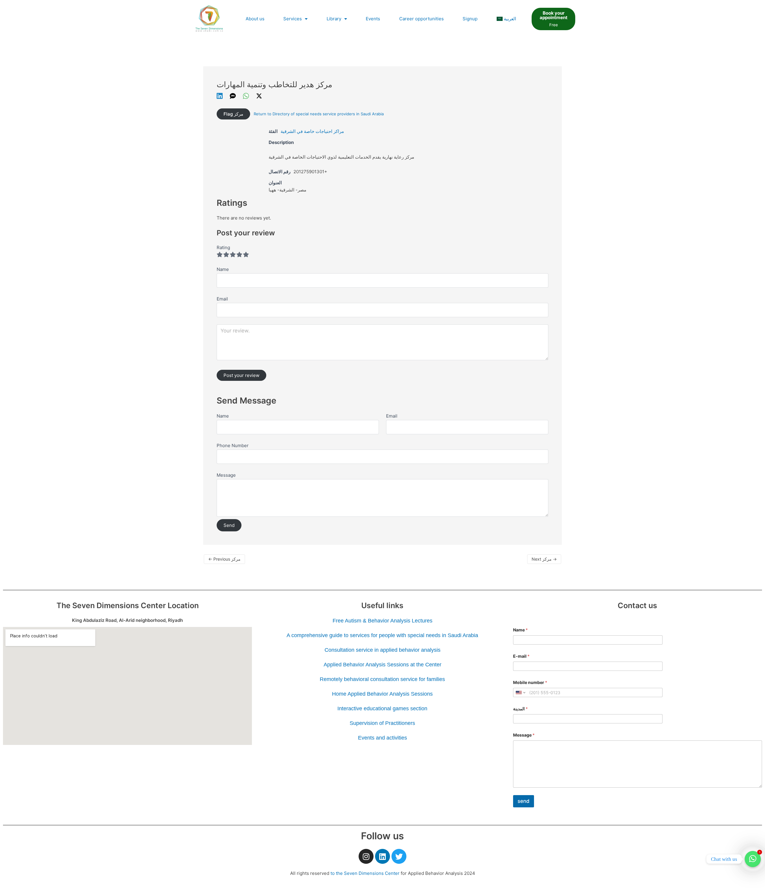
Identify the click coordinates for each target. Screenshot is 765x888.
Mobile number (530, 682)
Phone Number (233, 445)
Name (223, 416)
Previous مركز (224, 559)
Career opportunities (421, 19)
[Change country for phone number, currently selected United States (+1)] (520, 692)
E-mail (521, 656)
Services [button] (292, 19)
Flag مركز (233, 114)
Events (373, 19)
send (524, 801)
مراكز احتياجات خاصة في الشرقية (312, 131)
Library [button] (334, 19)
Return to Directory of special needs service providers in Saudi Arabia (319, 113)
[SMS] (233, 96)
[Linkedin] (220, 96)
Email (391, 416)
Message (226, 475)
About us (255, 19)
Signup (470, 19)
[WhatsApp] (246, 96)
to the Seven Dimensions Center (365, 873)
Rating (223, 247)
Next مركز (544, 559)
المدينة (520, 708)
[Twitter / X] (259, 96)
